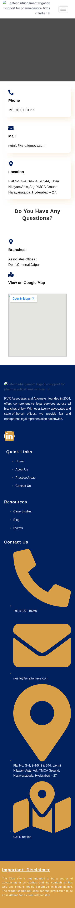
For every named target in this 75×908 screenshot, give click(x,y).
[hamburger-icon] (63, 9)
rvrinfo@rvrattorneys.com (26, 145)
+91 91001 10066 (21, 110)
